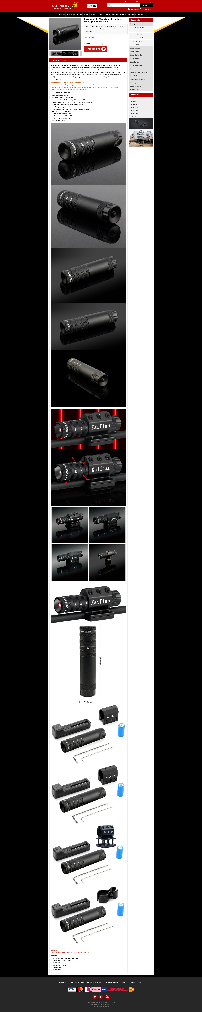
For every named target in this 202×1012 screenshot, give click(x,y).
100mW (79, 14)
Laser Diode (134, 51)
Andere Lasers (135, 86)
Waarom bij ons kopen (77, 982)
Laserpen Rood (138, 34)
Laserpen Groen (138, 27)
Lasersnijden (135, 69)
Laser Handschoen (137, 65)
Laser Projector (136, 58)
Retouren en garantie (111, 982)
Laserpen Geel (138, 38)
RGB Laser (136, 45)
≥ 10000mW (139, 14)
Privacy (124, 982)
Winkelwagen (147, 9)
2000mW (115, 14)
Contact (132, 982)
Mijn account (135, 9)
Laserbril (133, 76)
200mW (86, 14)
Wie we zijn (62, 982)
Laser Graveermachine (138, 72)
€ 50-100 (134, 104)
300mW (93, 14)
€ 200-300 (134, 113)
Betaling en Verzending (94, 982)
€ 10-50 (133, 101)
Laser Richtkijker (136, 55)
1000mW (107, 14)
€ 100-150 (134, 107)
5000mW (131, 14)
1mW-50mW (70, 14)
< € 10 (133, 98)
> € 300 (133, 116)
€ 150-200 (134, 110)
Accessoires (134, 90)
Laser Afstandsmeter (137, 79)
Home (62, 14)
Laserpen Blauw (138, 31)
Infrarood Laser (138, 41)
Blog (139, 982)
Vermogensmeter (136, 83)
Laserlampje (134, 62)
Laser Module (135, 48)
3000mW (123, 14)
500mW (99, 14)
